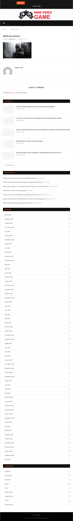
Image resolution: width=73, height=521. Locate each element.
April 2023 (7, 269)
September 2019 (9, 418)
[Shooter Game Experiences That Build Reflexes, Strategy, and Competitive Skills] (8, 132)
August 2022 (8, 302)
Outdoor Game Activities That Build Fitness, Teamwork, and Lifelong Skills (24, 199)
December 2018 (9, 443)
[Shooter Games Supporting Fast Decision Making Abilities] (8, 109)
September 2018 (9, 455)
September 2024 (9, 240)
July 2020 (7, 385)
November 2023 (9, 260)
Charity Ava (12, 39)
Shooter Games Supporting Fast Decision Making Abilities (35, 106)
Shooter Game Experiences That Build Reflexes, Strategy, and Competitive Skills (43, 129)
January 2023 (8, 281)
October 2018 (9, 451)
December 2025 (9, 227)
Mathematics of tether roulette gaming (29, 141)
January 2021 (8, 360)
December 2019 (9, 405)
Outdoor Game (37, 496)
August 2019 (8, 422)
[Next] (29, 2)
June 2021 (8, 352)
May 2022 (7, 314)
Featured (37, 471)
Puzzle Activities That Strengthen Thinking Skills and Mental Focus (38, 152)
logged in (12, 92)
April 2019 (7, 426)
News (37, 488)
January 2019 (8, 439)
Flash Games (37, 475)
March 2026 (8, 215)
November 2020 (9, 368)
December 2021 (9, 335)
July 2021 (7, 347)
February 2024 (9, 256)
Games (37, 484)
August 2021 (8, 343)
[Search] (69, 23)
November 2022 (9, 289)
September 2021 (9, 339)
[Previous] (27, 2)
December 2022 (9, 285)
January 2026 (8, 223)
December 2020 (9, 364)
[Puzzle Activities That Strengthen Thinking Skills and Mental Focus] (8, 155)
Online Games (37, 492)
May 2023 (7, 264)
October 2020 (9, 372)
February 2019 (9, 434)
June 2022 (8, 310)
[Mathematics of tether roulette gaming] (8, 144)
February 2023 (9, 277)
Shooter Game (37, 504)
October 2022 (9, 293)
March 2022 (8, 322)
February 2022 (9, 327)
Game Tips (37, 480)
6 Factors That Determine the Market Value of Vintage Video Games (39, 118)
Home (4, 29)
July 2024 (7, 248)
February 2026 (9, 219)
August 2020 (8, 381)
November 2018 (9, 447)
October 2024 (9, 235)
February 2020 (9, 397)
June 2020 (8, 389)
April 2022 (7, 318)
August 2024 (8, 244)
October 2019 (9, 414)
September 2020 (9, 376)
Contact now (37, 6)
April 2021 (7, 356)
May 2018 (7, 459)
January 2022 (8, 331)
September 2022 (9, 298)
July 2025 (7, 231)
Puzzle (37, 500)
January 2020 (8, 401)
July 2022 (7, 306)
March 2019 (8, 430)
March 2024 (8, 252)
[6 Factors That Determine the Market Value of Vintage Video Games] (8, 121)
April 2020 (7, 393)
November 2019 (9, 410)
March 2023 (8, 273)
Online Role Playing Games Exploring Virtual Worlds (17, 203)
